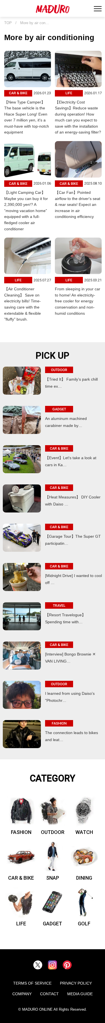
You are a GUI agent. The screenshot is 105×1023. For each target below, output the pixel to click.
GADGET (52, 924)
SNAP (52, 878)
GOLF (84, 924)
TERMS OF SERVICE (32, 983)
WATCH (84, 832)
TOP (8, 23)
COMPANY (22, 994)
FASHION (21, 832)
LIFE (21, 924)
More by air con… (34, 23)
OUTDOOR (52, 832)
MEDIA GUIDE (80, 994)
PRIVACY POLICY (76, 983)
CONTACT (49, 994)
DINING (84, 878)
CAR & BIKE (21, 878)
